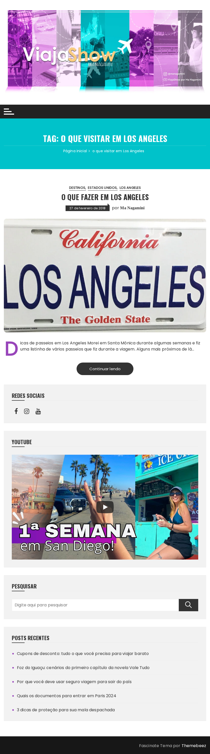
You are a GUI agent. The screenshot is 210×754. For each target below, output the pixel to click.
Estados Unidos (102, 187)
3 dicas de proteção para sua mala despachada (66, 710)
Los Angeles (130, 187)
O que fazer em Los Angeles (105, 197)
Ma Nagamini (132, 208)
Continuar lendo (105, 368)
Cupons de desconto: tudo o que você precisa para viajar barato (83, 654)
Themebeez (194, 746)
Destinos (77, 187)
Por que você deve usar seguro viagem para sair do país (74, 682)
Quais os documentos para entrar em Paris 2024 (66, 696)
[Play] (105, 507)
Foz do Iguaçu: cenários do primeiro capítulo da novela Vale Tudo (83, 668)
